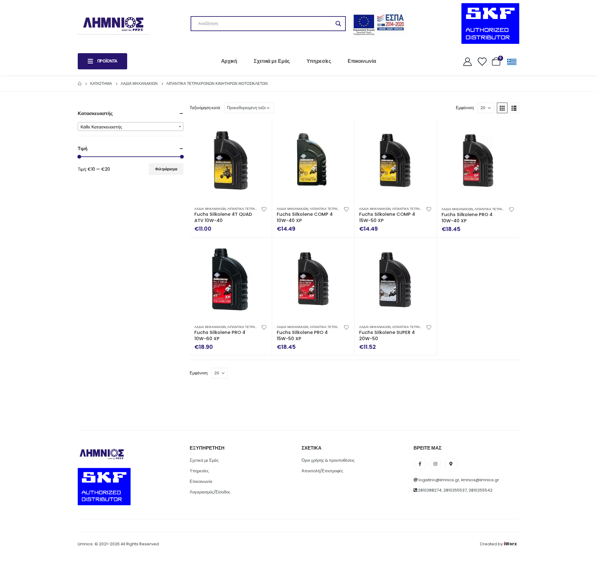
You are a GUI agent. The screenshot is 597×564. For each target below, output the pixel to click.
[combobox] (130, 126)
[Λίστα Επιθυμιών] (482, 61)
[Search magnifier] (338, 23)
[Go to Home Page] (79, 84)
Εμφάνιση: (465, 108)
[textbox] (130, 127)
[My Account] (467, 61)
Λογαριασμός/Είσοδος (210, 492)
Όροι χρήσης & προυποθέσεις (328, 460)
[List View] (514, 108)
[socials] (420, 464)
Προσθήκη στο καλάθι (261, 129)
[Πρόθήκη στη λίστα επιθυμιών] (264, 209)
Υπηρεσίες (319, 61)
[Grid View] (502, 108)
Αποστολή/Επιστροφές (322, 471)
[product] (231, 160)
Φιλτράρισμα (166, 169)
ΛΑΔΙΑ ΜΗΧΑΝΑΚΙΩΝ (210, 208)
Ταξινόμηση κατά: (205, 108)
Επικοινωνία (362, 61)
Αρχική (229, 61)
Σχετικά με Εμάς (272, 61)
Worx (510, 544)
